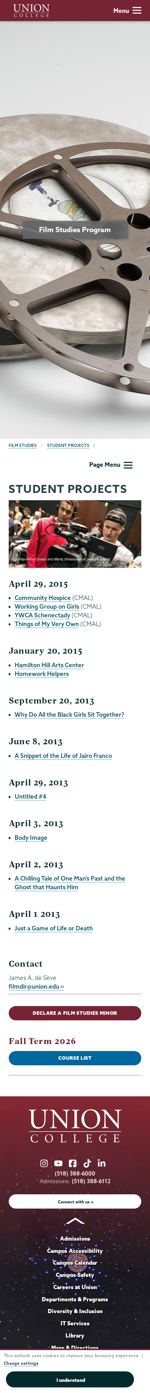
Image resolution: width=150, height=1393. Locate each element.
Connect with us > (76, 1201)
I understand (71, 1380)
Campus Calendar (75, 1262)
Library (75, 1335)
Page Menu (104, 464)
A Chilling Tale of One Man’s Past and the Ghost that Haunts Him (70, 883)
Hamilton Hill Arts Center (49, 665)
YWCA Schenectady (42, 615)
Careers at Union (75, 1287)
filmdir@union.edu (34, 986)
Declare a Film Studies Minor (75, 1013)
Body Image (31, 837)
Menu (121, 10)
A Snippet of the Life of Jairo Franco (63, 755)
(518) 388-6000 (75, 1173)
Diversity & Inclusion (75, 1311)
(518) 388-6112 (91, 1181)
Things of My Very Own (47, 623)
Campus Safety (75, 1274)
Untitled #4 (30, 796)
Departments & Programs (75, 1299)
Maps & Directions (75, 1347)
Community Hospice (43, 597)
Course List (74, 1058)
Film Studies (23, 445)
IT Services (75, 1323)
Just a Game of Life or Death (54, 928)
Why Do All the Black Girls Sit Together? (69, 714)
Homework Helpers (42, 673)
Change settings (21, 1363)
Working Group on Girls (47, 606)
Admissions (75, 1238)
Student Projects (68, 445)
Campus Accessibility (75, 1250)
